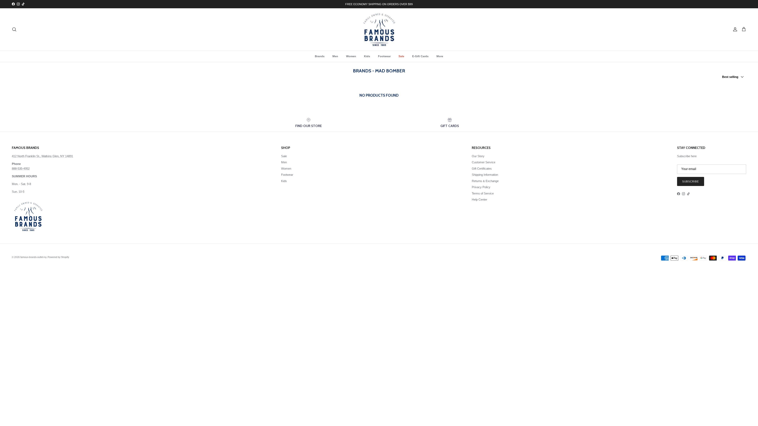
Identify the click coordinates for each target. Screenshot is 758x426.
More (439, 56)
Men (335, 56)
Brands (320, 56)
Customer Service (483, 162)
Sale (401, 56)
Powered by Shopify (58, 257)
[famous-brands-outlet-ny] (379, 29)
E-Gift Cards (420, 56)
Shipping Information (485, 174)
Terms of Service (483, 193)
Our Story (478, 156)
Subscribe (690, 181)
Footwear (384, 56)
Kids (367, 56)
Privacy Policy (481, 187)
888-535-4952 (21, 168)
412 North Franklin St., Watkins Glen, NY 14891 (42, 156)
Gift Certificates (482, 168)
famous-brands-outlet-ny (33, 257)
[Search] (14, 29)
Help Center (479, 199)
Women (351, 56)
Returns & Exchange (485, 181)
